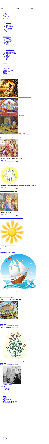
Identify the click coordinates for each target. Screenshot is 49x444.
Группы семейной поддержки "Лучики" (9, 164)
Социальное (8, 38)
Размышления (6, 391)
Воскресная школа (6, 42)
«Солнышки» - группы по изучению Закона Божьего (11, 218)
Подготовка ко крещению (11, 52)
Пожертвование (6, 34)
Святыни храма (9, 28)
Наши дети (8, 58)
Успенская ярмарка (7, 399)
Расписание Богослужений (8, 402)
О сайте (4, 437)
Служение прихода (7, 37)
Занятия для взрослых (10, 46)
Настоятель (8, 56)
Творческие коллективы (11, 47)
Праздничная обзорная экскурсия (9, 392)
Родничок (5, 73)
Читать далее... (3, 160)
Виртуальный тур (9, 26)
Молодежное (8, 39)
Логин (2, 8)
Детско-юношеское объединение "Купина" (9, 327)
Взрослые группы (6, 68)
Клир (7, 57)
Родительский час (6, 71)
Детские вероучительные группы (7, 137)
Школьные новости (10, 44)
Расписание (8, 24)
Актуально (8, 33)
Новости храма (9, 31)
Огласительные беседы (10, 50)
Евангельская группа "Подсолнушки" (8, 191)
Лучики (4, 69)
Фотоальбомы (6, 54)
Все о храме (8, 23)
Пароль (17, 8)
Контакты (5, 63)
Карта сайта (5, 61)
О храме (4, 21)
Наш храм (8, 55)
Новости (4, 30)
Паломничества (9, 41)
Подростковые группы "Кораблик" (8, 252)
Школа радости (3, 441)
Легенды (4, 398)
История (7, 27)
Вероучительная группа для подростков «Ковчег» (11, 299)
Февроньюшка (6, 75)
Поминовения (6, 36)
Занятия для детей (9, 45)
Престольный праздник (11, 59)
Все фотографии (9, 60)
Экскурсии (5, 393)
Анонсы (7, 32)
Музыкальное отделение (8, 70)
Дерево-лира (5, 397)
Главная (4, 20)
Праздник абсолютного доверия (9, 390)
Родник (4, 72)
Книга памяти (9, 29)
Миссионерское (9, 40)
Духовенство (8, 25)
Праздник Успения (7, 388)
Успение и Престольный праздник (10, 401)
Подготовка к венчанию (11, 53)
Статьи (6, 134)
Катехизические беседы (11, 51)
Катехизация (5, 49)
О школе (7, 43)
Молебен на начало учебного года (10, 395)
